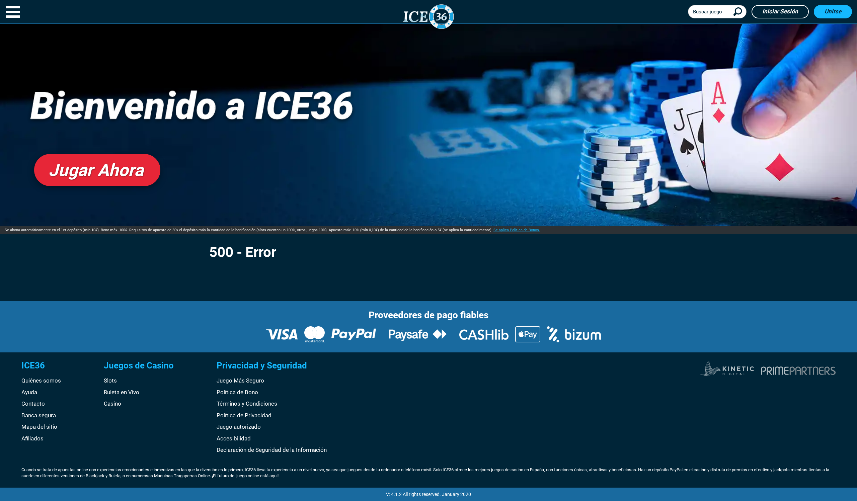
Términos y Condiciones (247, 403)
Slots (110, 380)
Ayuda (29, 392)
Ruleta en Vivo (121, 392)
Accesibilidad (234, 438)
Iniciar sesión (780, 11)
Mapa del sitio (39, 426)
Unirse (833, 11)
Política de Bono (237, 392)
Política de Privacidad (244, 415)
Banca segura (38, 415)
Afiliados (32, 438)
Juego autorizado (239, 426)
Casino (112, 403)
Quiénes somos (41, 380)
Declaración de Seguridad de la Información (272, 449)
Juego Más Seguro (240, 380)
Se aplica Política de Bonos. (516, 230)
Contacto (33, 403)
